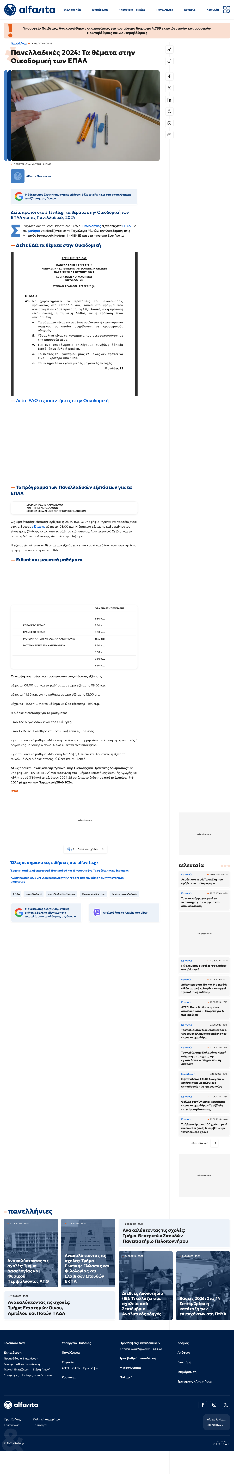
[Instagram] (214, 1405)
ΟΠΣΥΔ (157, 1349)
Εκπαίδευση (100, 9)
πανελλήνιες (30, 1211)
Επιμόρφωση (186, 1372)
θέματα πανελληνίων (94, 894)
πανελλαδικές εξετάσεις (61, 894)
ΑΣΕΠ (65, 1368)
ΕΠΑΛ (126, 226)
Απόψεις (183, 1353)
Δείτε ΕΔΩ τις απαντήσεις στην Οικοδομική (62, 400)
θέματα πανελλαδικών (125, 894)
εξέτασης (38, 526)
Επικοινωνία (12, 1425)
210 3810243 (215, 1425)
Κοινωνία (213, 9)
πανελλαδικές (34, 894)
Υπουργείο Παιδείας (132, 9)
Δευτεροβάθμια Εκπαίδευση (22, 1364)
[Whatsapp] (169, 123)
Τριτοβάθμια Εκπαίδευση (138, 1358)
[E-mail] (169, 135)
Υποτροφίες (11, 1375)
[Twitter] (169, 88)
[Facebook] (169, 76)
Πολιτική (126, 1377)
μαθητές (34, 231)
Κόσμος (183, 1343)
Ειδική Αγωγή (41, 1369)
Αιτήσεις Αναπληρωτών (135, 1349)
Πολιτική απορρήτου (46, 1419)
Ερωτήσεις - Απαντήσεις (194, 1381)
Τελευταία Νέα (71, 9)
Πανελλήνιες (164, 9)
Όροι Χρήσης (12, 1419)
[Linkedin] (169, 100)
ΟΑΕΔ (76, 1368)
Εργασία (189, 9)
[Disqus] (88, 977)
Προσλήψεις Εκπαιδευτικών (140, 1343)
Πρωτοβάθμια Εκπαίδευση (21, 1358)
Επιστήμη (184, 1362)
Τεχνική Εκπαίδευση (16, 1369)
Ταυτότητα (40, 1425)
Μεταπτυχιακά (130, 1368)
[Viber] (169, 111)
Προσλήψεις (91, 1368)
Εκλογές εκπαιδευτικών (37, 1375)
